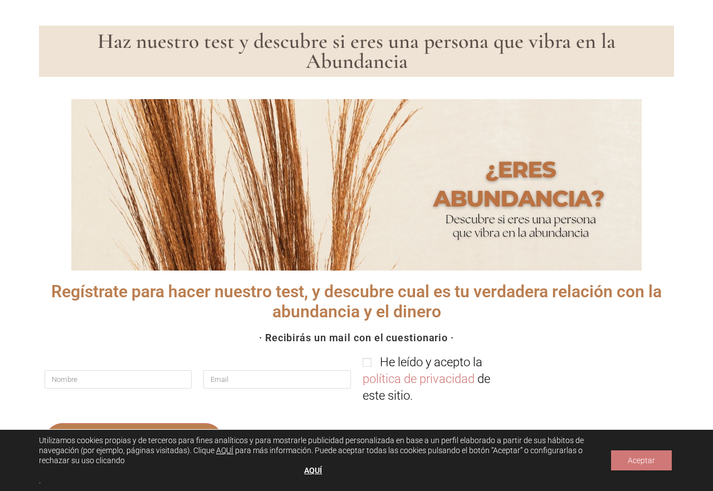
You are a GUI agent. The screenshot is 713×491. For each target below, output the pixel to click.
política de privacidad (419, 379)
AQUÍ (224, 450)
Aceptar (641, 460)
